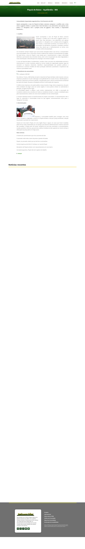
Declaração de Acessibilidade (51, 522)
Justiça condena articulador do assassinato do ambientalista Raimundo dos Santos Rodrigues (31, 444)
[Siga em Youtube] (26, 529)
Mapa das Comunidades (50, 520)
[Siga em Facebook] (23, 529)
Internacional (47, 514)
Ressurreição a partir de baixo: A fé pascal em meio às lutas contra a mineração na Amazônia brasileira (33, 495)
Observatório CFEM (49, 516)
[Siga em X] (20, 529)
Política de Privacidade (49, 518)
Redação (20, 153)
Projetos (46, 512)
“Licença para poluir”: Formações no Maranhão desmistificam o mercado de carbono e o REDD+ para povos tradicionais (37, 311)
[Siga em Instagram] (18, 529)
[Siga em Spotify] (28, 529)
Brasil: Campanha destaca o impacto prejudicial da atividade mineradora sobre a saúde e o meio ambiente (34, 260)
